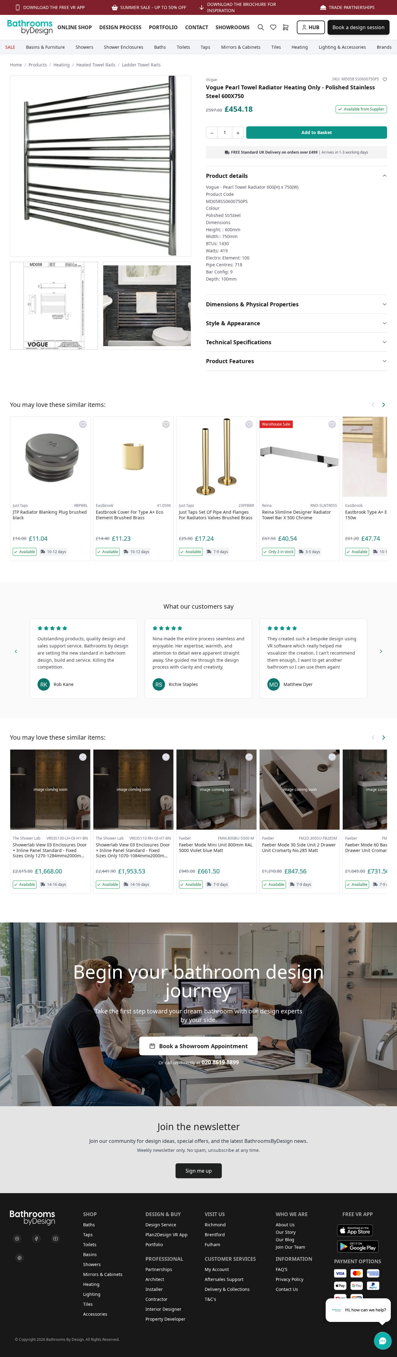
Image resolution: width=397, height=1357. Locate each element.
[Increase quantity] (237, 132)
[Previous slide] (16, 650)
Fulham (212, 1244)
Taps (88, 1235)
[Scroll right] (383, 404)
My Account (217, 1269)
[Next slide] (381, 650)
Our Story (286, 1232)
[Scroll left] (373, 404)
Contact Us (287, 1289)
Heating (61, 65)
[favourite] (274, 27)
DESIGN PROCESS (120, 27)
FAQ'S (282, 1269)
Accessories (95, 1314)
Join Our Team (290, 1247)
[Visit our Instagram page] (17, 1239)
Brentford (215, 1235)
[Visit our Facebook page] (36, 1239)
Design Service (160, 1225)
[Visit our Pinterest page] (19, 1258)
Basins (90, 1254)
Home (16, 65)
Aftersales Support (224, 1279)
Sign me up (198, 1170)
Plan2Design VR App (166, 1235)
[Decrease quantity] (211, 132)
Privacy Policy (289, 1279)
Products (38, 65)
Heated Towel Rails (95, 65)
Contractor (156, 1299)
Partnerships (158, 1269)
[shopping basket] (287, 27)
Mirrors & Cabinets (103, 1274)
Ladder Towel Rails (141, 65)
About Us (285, 1225)
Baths (89, 1225)
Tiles (88, 1304)
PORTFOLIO (163, 27)
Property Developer (165, 1319)
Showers (92, 1264)
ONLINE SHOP (74, 27)
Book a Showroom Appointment (203, 1046)
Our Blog (285, 1239)
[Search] (261, 27)
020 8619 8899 (220, 1062)
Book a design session (358, 27)
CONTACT (196, 27)
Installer (154, 1289)
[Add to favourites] (385, 79)
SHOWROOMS (233, 27)
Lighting (91, 1294)
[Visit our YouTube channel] (55, 1239)
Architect (154, 1279)
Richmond (215, 1225)
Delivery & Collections (227, 1289)
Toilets (89, 1244)
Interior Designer (163, 1309)
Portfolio (154, 1244)
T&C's (210, 1299)
